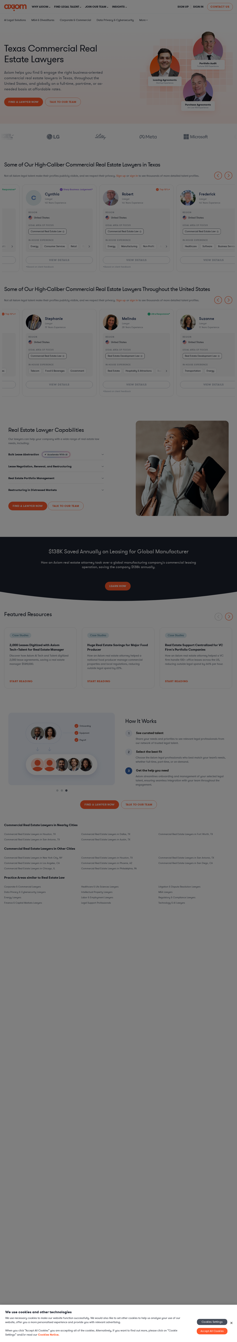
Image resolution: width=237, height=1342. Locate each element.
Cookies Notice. (48, 1334)
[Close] (231, 1323)
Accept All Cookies (212, 1331)
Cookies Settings (212, 1322)
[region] (118, 1323)
